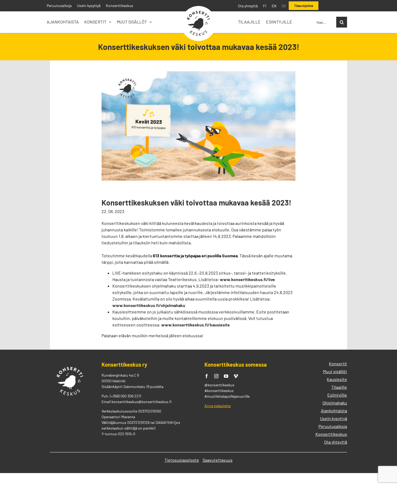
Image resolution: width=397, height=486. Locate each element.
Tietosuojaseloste (181, 460)
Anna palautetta (217, 405)
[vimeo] (236, 376)
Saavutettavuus (218, 460)
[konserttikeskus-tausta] (198, 8)
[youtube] (226, 376)
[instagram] (216, 376)
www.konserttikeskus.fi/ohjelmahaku (148, 305)
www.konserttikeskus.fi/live (247, 279)
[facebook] (206, 376)
